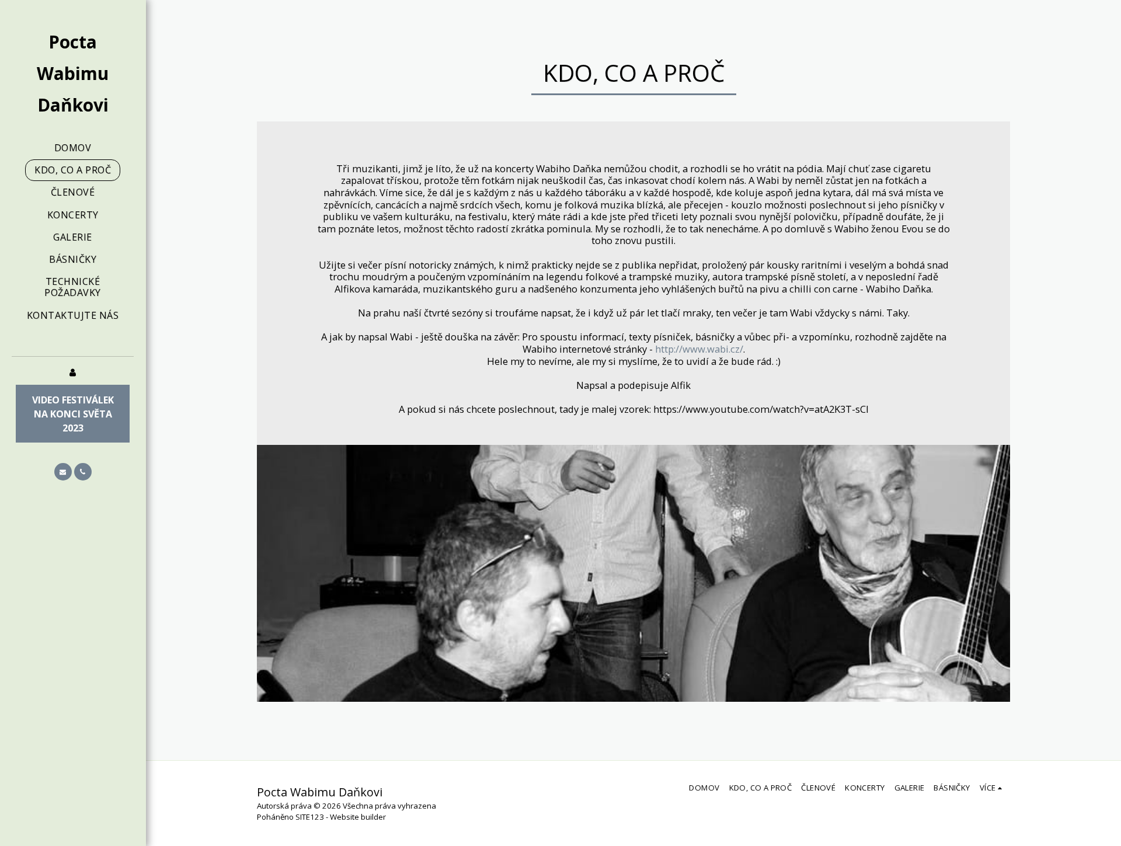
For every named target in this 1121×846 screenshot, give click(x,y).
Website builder (358, 817)
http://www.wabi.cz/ (699, 349)
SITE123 (309, 817)
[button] (63, 472)
